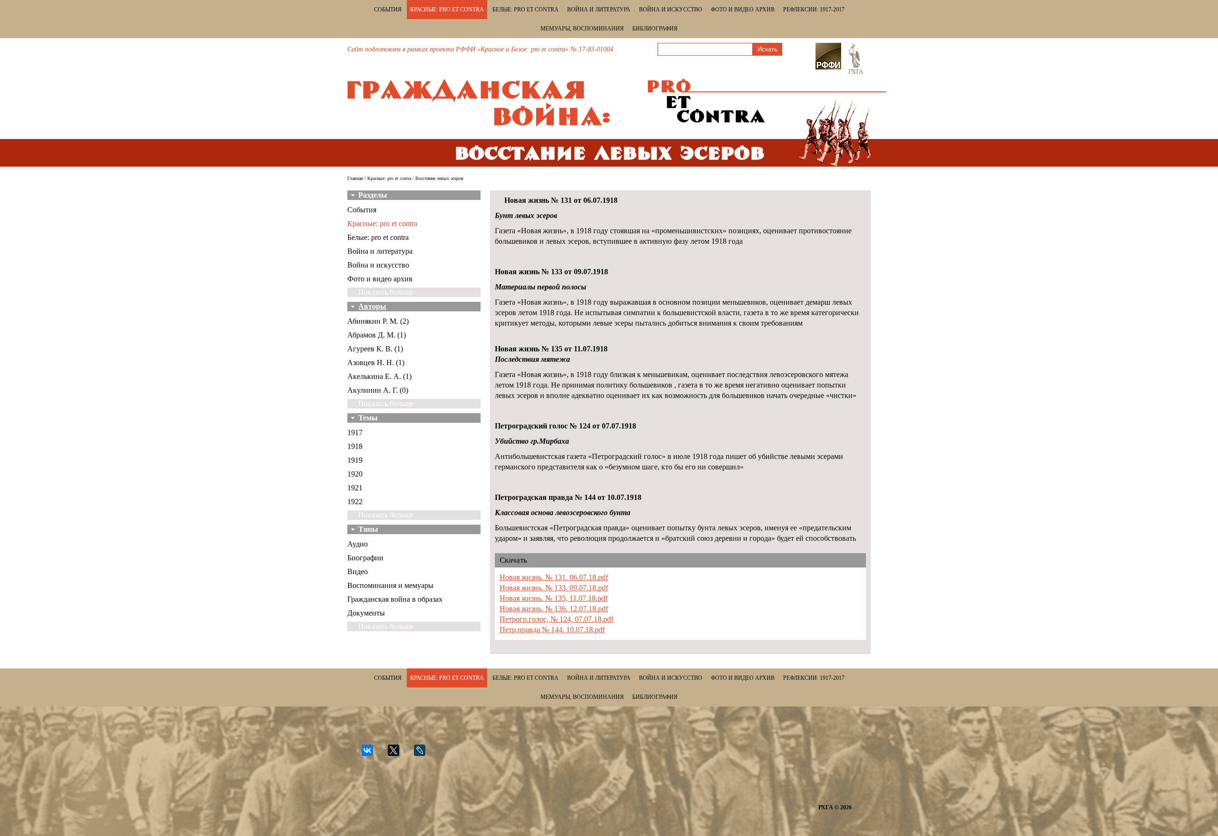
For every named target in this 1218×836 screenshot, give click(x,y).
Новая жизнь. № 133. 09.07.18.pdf (554, 588)
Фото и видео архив (743, 9)
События (388, 9)
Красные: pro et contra (447, 9)
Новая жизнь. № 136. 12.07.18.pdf (554, 609)
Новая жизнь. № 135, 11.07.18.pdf (554, 598)
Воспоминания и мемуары (390, 585)
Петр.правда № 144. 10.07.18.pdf (552, 630)
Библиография (655, 28)
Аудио (357, 544)
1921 (355, 488)
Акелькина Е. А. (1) (379, 376)
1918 (355, 446)
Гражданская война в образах (394, 599)
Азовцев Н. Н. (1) (375, 362)
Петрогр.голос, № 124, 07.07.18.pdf (556, 619)
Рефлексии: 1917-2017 (814, 9)
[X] (397, 754)
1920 (355, 474)
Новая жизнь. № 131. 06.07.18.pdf (554, 577)
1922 (355, 502)
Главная (355, 178)
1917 (355, 432)
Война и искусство (670, 9)
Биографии (365, 558)
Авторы (372, 306)
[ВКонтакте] (371, 754)
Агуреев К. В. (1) (375, 349)
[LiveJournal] (423, 754)
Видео (357, 571)
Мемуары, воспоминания (582, 28)
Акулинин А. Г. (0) (377, 390)
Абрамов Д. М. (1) (376, 335)
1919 (355, 460)
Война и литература (598, 9)
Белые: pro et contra (525, 9)
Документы (366, 613)
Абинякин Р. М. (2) (378, 321)
